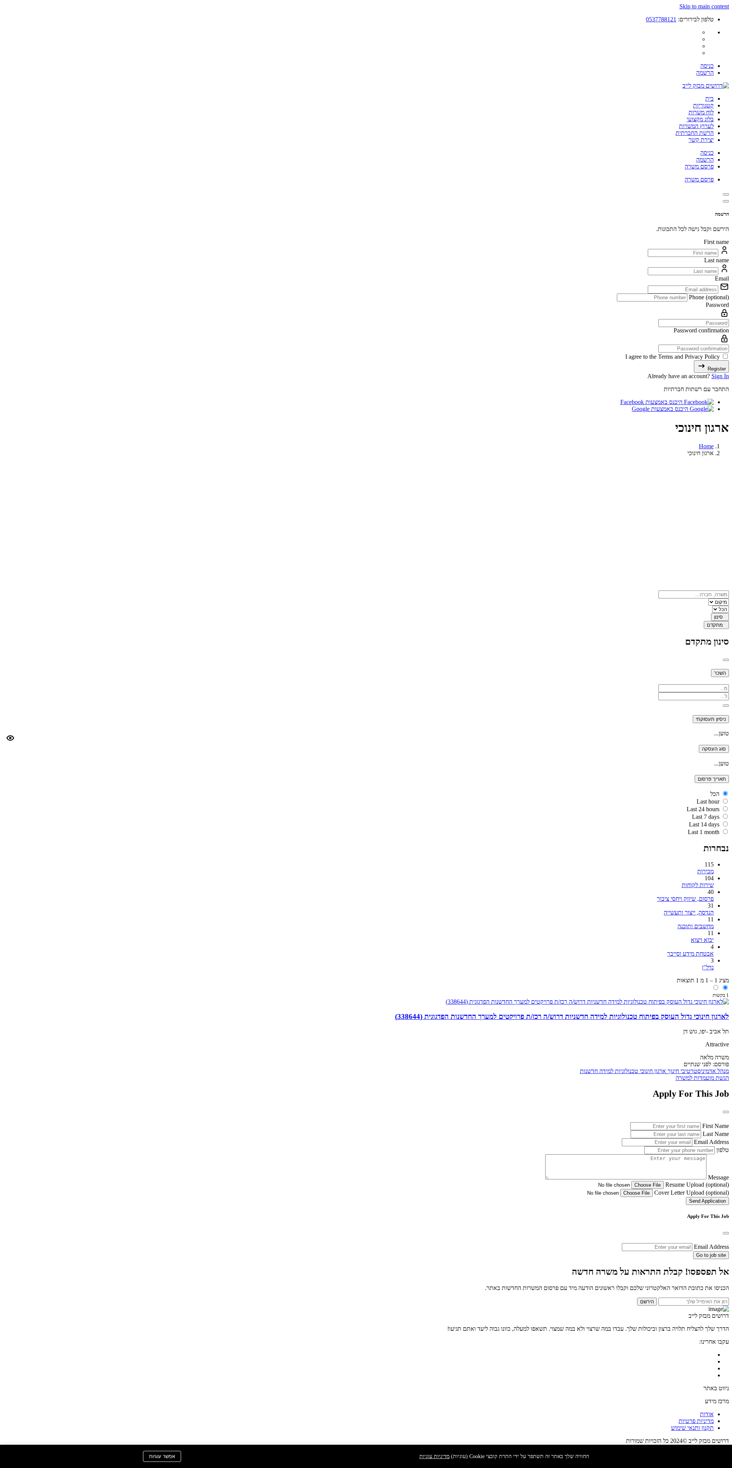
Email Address (710, 1142)
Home (706, 446)
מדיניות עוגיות (434, 1456)
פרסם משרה (699, 166)
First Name (715, 1126)
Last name (716, 260)
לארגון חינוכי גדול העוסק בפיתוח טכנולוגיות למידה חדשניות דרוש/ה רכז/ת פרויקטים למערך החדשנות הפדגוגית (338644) (562, 1016)
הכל (714, 794)
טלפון (722, 1150)
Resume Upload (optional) (696, 1184)
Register (716, 369)
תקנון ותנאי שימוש (692, 1428)
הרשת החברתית (695, 133)
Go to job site (711, 1255)
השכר (720, 673)
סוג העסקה (714, 749)
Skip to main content (704, 6)
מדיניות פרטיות (696, 1421)
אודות (707, 1414)
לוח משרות (701, 112)
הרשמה (705, 72)
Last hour (708, 801)
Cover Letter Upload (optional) (691, 1192)
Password (717, 305)
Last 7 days (705, 816)
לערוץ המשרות (696, 126)
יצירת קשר (701, 139)
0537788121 (661, 19)
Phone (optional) (708, 297)
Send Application (707, 1201)
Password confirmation (701, 330)
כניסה (707, 66)
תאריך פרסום (712, 779)
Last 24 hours (703, 809)
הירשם (647, 1301)
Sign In (720, 376)
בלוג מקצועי (700, 119)
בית (709, 98)
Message (717, 1177)
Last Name (715, 1134)
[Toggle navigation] (726, 194)
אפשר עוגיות (162, 1456)
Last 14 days (704, 824)
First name (716, 242)
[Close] (726, 201)
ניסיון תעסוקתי (711, 719)
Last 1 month (703, 832)
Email (722, 278)
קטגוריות (703, 105)
